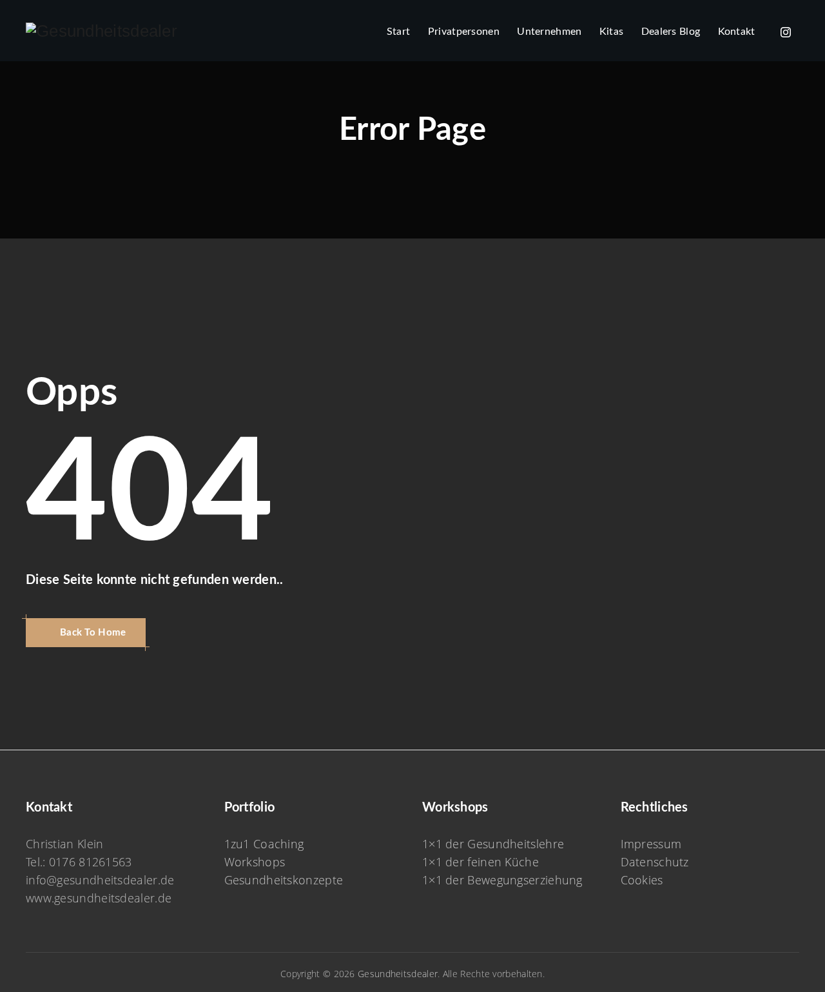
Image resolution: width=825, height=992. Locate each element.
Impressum (651, 843)
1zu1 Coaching (264, 843)
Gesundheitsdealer (398, 974)
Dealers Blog (671, 31)
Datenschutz (655, 862)
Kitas (611, 31)
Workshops (255, 862)
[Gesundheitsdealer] (101, 30)
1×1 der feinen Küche (480, 862)
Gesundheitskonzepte (284, 880)
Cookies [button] (642, 880)
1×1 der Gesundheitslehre (493, 843)
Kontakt (736, 31)
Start (399, 31)
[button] (86, 632)
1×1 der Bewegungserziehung (502, 880)
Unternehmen (549, 31)
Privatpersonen (464, 31)
